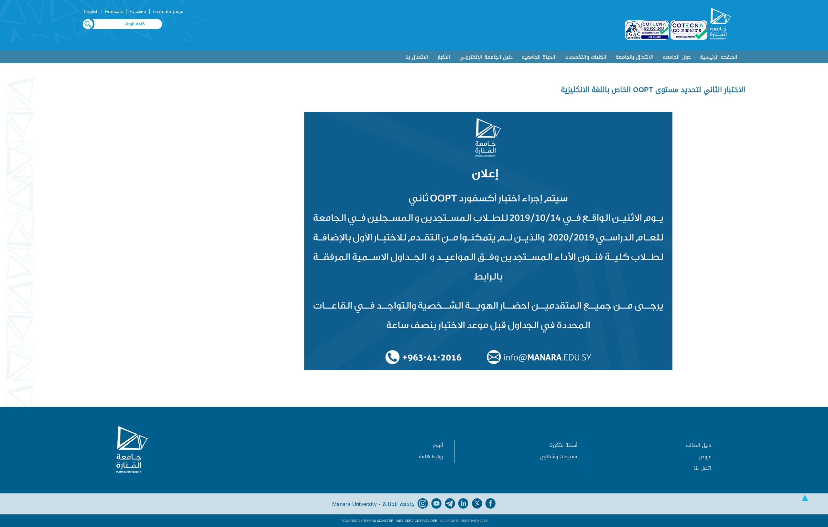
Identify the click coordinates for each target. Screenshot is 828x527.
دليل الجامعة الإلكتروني (486, 57)
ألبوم (438, 445)
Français (114, 11)
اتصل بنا (702, 468)
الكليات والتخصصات (585, 57)
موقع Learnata (168, 11)
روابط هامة (431, 456)
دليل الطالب (698, 445)
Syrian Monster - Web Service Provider (400, 521)
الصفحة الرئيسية (718, 57)
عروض (705, 456)
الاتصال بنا (416, 57)
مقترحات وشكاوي (558, 456)
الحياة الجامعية (538, 57)
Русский (137, 11)
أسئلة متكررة (563, 445)
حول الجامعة (677, 57)
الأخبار (443, 57)
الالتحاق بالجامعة (635, 57)
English (91, 11)
